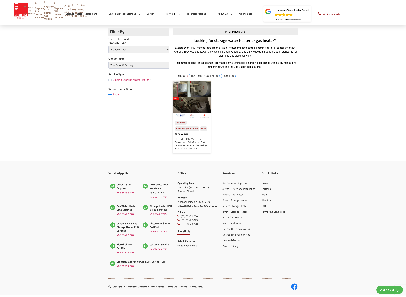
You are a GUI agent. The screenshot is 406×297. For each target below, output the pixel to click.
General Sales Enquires (124, 186)
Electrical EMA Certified (125, 246)
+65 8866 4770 (125, 266)
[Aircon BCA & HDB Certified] (145, 225)
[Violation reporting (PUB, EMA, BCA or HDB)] (112, 263)
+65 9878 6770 (158, 249)
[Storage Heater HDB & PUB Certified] (145, 207)
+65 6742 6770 (158, 197)
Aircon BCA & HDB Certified (160, 225)
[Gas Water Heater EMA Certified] (112, 207)
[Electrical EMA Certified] (112, 246)
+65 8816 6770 (125, 192)
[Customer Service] (145, 246)
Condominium (180, 122)
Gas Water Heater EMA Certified (126, 208)
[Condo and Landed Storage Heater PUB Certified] (112, 225)
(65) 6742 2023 (331, 14)
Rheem (117, 94)
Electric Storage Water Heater (131, 79)
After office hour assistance (159, 186)
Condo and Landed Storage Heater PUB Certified (128, 227)
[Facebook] (294, 286)
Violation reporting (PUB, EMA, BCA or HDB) (141, 262)
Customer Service (159, 244)
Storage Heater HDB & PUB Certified (161, 208)
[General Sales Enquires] (112, 186)
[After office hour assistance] (145, 186)
